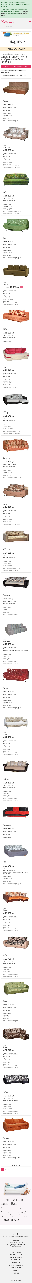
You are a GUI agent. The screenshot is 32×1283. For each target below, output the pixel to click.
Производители (16, 1254)
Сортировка (5, 72)
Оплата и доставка (16, 1265)
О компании (16, 1262)
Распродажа (16, 1252)
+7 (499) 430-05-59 (16, 42)
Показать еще (16, 1165)
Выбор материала (16, 1257)
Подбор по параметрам (17, 66)
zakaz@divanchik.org (16, 43)
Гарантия (16, 1270)
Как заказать (16, 1260)
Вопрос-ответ (16, 1268)
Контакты (16, 1273)
